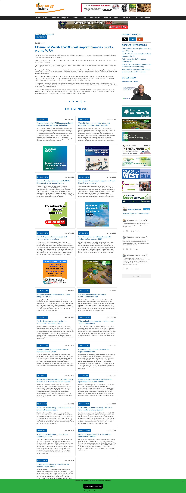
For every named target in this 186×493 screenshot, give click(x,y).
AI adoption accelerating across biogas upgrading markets (52, 435)
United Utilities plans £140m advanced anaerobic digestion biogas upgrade (94, 124)
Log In (135, 18)
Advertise (126, 18)
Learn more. (108, 480)
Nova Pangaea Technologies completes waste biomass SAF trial (52, 350)
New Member (145, 18)
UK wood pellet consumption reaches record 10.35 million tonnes (96, 322)
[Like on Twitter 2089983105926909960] (131, 249)
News (45, 18)
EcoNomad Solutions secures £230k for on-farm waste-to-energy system (95, 409)
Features (55, 18)
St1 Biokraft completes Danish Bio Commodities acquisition (92, 295)
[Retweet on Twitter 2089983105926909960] (128, 249)
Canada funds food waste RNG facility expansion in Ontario (93, 350)
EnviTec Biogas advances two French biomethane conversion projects (52, 322)
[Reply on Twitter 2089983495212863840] (124, 231)
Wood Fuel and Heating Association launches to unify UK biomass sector (55, 409)
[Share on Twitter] (73, 101)
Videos (83, 18)
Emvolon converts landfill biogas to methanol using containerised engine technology (55, 124)
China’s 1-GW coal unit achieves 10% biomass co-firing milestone (52, 238)
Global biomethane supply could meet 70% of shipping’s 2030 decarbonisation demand (55, 380)
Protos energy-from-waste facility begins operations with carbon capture (95, 380)
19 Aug (143, 220)
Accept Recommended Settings (93, 486)
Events (75, 18)
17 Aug (143, 255)
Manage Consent (88, 491)
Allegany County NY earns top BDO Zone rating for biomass (53, 295)
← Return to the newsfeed (44, 34)
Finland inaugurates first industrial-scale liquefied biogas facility (53, 465)
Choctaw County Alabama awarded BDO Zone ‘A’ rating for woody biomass (53, 182)
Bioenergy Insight (133, 220)
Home (38, 18)
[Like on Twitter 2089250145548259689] (132, 268)
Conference (107, 18)
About (116, 18)
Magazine (65, 18)
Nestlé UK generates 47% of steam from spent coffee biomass (94, 435)
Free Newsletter (94, 18)
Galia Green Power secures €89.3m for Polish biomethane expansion (96, 182)
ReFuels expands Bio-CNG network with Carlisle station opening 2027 (94, 238)
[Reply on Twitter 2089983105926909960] (124, 249)
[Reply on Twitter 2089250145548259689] (124, 268)
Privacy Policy (98, 491)
